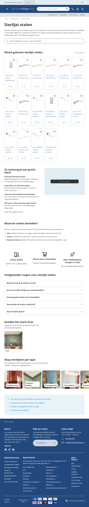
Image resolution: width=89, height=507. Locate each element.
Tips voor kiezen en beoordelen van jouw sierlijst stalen (30, 399)
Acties (73, 469)
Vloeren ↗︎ (26, 485)
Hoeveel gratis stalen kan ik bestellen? (23, 297)
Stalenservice (15, 19)
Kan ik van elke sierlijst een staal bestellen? (25, 290)
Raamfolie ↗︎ (50, 470)
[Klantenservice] (72, 9)
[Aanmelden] (54, 443)
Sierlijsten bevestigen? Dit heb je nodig (24, 407)
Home (6, 19)
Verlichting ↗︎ (27, 491)
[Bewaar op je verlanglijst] (14, 60)
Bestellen (7, 479)
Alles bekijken (80, 53)
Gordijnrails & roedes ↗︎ (31, 482)
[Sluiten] (82, 2)
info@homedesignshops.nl (75, 442)
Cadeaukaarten (76, 477)
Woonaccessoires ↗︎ (30, 488)
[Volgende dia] (14, 65)
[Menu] (7, 9)
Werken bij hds (76, 483)
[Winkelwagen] (82, 9)
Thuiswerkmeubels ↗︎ (53, 482)
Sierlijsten (26, 476)
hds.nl (6, 502)
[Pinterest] (13, 449)
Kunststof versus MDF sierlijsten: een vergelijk (27, 403)
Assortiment (29, 457)
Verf (24, 470)
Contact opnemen (10, 461)
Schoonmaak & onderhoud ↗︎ (56, 488)
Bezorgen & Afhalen (11, 467)
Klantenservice (11, 458)
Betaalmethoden (10, 476)
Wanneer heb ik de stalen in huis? (21, 283)
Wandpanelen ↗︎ (52, 467)
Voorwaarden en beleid (23, 501)
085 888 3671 (70, 439)
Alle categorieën (29, 467)
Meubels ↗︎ (50, 485)
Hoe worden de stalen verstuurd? (21, 304)
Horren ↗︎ (49, 473)
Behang (25, 479)
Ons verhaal (75, 480)
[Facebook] (5, 449)
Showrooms (75, 486)
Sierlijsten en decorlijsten (19, 410)
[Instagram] (9, 449)
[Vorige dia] (6, 65)
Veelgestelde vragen (11, 464)
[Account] (77, 9)
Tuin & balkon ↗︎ (52, 476)
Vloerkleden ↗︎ (51, 479)
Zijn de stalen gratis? (16, 311)
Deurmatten (27, 473)
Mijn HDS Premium (11, 482)
